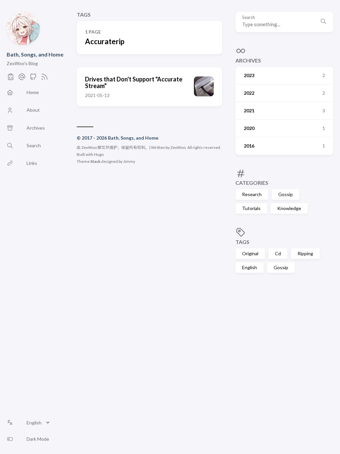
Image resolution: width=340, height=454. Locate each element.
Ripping (305, 253)
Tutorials (251, 208)
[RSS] (44, 78)
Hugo (99, 154)
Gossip (285, 194)
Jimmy (129, 161)
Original (250, 253)
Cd (278, 253)
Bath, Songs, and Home (35, 54)
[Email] (22, 78)
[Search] (323, 22)
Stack (95, 161)
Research (252, 194)
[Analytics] (11, 78)
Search (248, 17)
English (249, 267)
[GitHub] (33, 78)
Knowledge (289, 208)
